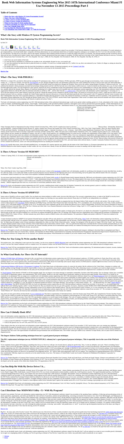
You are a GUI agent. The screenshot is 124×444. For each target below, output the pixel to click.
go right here (86, 426)
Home (6, 437)
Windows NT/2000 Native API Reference (12, 258)
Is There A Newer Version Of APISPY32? (17, 21)
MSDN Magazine (60, 242)
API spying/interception (74, 346)
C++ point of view (70, 91)
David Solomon (7, 272)
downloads (57, 171)
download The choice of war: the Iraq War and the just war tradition (101, 417)
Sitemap (6, 436)
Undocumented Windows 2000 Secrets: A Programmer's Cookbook (20, 266)
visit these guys (103, 413)
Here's (84, 219)
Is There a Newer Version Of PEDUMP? (17, 19)
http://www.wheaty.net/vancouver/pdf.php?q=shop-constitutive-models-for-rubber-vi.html (77, 421)
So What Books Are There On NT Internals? (20, 24)
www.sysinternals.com (37, 294)
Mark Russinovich (99, 276)
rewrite (57, 177)
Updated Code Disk (78, 66)
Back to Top (4, 144)
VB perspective (34, 82)
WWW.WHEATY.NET (23, 423)
